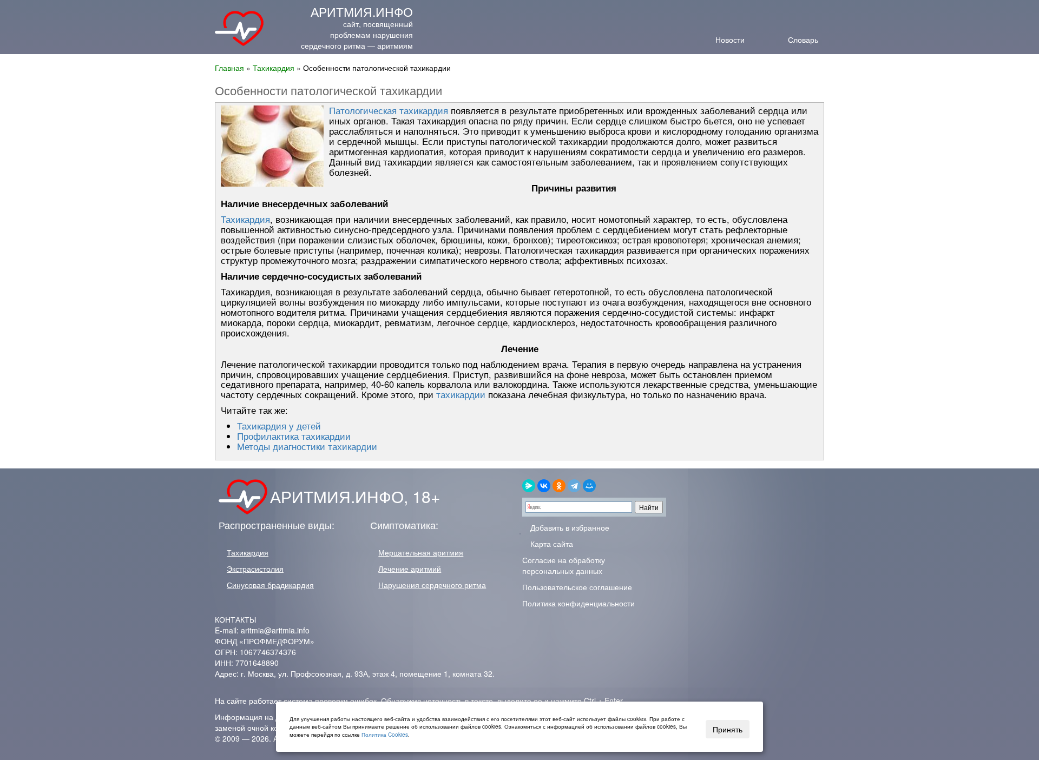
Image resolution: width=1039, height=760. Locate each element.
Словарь (803, 38)
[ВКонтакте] (543, 485)
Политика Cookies (384, 734)
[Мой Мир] (589, 485)
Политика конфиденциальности (578, 603)
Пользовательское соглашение (577, 586)
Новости (730, 38)
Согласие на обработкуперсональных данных (563, 565)
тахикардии (460, 394)
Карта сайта (550, 543)
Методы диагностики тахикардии (307, 446)
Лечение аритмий (409, 568)
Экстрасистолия (255, 568)
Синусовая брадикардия (270, 584)
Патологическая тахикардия (388, 110)
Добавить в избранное (568, 527)
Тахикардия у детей (279, 425)
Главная (229, 67)
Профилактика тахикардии (294, 435)
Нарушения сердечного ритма (432, 584)
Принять (727, 729)
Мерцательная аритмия (420, 552)
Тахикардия (273, 67)
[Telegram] (574, 485)
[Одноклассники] (559, 485)
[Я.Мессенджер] (528, 485)
